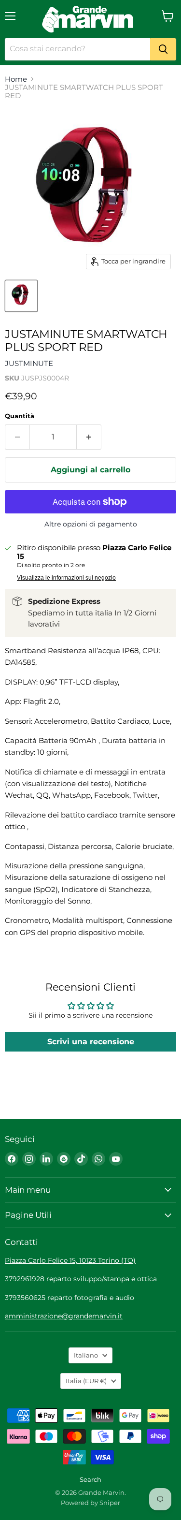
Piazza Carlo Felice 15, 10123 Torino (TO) (70, 1260)
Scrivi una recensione (90, 1041)
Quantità (19, 416)
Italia (86, 1381)
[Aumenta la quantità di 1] (89, 437)
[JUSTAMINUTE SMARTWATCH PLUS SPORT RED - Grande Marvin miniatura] (21, 295)
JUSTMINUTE (29, 363)
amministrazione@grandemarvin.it (64, 1316)
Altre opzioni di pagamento (90, 524)
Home (16, 79)
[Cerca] (163, 49)
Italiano (86, 1355)
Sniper (109, 1502)
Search (90, 1479)
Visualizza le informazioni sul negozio (66, 577)
